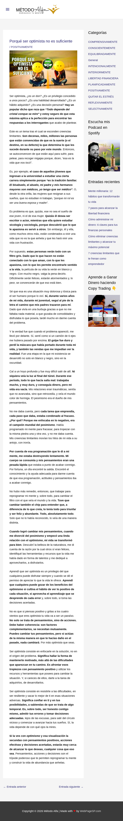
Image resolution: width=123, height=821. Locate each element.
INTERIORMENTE (99, 72)
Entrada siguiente (71, 786)
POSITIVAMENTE (22, 46)
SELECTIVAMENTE (100, 108)
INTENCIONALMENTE (102, 66)
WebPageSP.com (90, 811)
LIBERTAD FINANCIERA (103, 78)
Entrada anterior (14, 786)
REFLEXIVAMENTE (100, 102)
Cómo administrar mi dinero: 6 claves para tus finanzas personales (103, 225)
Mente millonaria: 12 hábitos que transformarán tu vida (104, 196)
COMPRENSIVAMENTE (102, 41)
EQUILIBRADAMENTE (102, 54)
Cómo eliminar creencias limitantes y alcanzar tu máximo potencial (103, 242)
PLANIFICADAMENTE (101, 84)
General (93, 60)
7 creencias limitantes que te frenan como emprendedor (103, 259)
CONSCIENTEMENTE (101, 48)
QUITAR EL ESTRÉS (101, 96)
